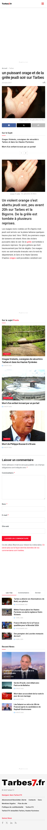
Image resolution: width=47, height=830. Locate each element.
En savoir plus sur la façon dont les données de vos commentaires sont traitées (23, 547)
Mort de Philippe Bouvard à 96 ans (18, 444)
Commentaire (8, 473)
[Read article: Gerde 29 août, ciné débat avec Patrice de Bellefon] (7, 685)
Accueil (4, 68)
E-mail (5, 515)
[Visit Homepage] (7, 4)
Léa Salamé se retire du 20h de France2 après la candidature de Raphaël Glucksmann (27, 706)
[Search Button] (37, 3)
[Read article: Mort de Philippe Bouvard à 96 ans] (23, 426)
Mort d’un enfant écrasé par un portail (19, 147)
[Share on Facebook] (9, 125)
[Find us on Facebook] (2, 823)
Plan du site (22, 803)
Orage (12, 194)
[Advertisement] (23, 33)
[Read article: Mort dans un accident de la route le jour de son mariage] (7, 696)
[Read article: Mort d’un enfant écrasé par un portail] (23, 385)
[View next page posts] (26, 153)
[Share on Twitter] (24, 125)
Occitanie (8, 398)
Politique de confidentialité (12, 807)
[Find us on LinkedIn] (11, 823)
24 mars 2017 (7, 83)
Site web (5, 526)
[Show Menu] (42, 3)
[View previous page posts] (21, 153)
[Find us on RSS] (16, 823)
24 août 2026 (7, 365)
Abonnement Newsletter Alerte (14, 800)
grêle (18, 194)
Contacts (32, 800)
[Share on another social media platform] (38, 125)
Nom (5, 504)
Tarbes (11, 68)
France (7, 439)
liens (40, 800)
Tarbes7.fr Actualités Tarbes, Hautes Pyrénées (20, 811)
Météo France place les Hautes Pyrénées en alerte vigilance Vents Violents (28, 612)
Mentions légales (9, 803)
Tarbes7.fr (30, 807)
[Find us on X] (7, 822)
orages (13, 258)
